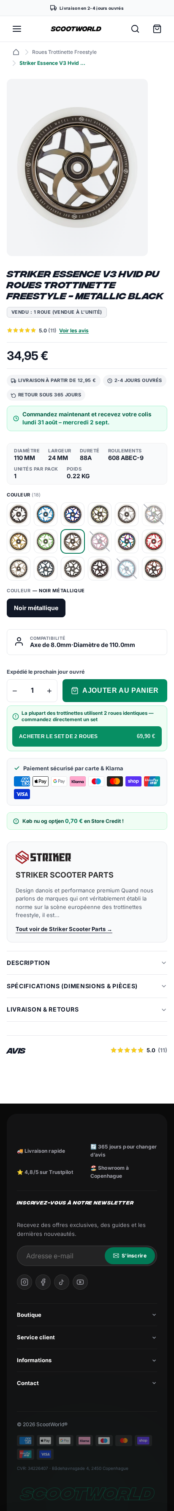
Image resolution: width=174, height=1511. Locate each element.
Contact (28, 1383)
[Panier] (157, 29)
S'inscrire (134, 1255)
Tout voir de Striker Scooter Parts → (64, 929)
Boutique (29, 1314)
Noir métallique (36, 607)
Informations (34, 1360)
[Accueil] (16, 52)
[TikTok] (61, 1282)
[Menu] (17, 29)
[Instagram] (24, 1282)
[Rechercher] (135, 29)
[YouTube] (80, 1282)
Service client (36, 1337)
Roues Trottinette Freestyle (64, 52)
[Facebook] (43, 1282)
